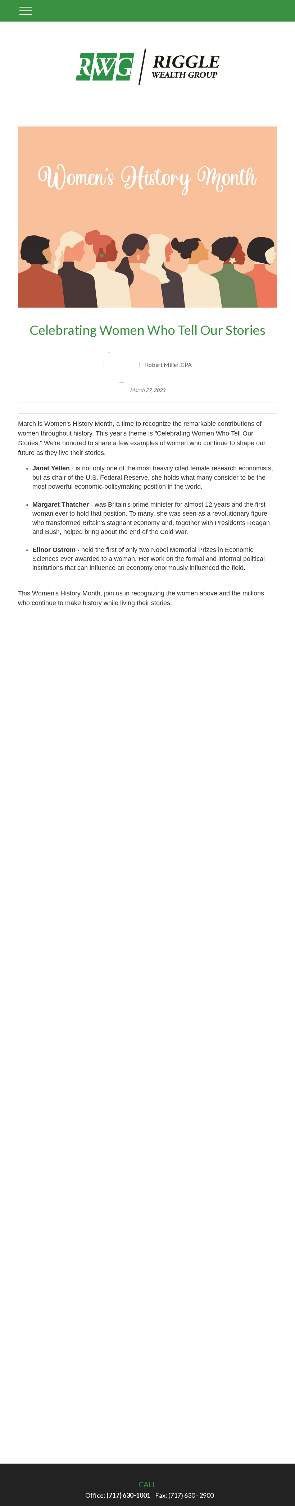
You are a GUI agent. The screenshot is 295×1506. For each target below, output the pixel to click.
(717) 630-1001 (128, 1495)
